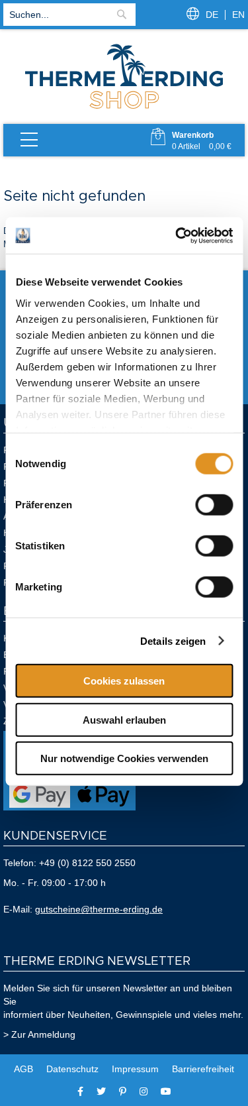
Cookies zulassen (124, 681)
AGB (23, 1069)
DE (212, 14)
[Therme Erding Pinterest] (122, 1091)
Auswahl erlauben (124, 719)
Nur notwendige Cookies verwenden (124, 758)
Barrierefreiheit (203, 1069)
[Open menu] (29, 140)
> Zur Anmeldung (39, 1034)
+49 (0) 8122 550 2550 (87, 862)
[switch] (214, 505)
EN (238, 14)
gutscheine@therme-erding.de (99, 909)
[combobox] (69, 14)
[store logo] (124, 107)
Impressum (135, 1069)
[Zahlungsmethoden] (69, 807)
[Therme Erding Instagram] (143, 1091)
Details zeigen (173, 640)
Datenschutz (72, 1069)
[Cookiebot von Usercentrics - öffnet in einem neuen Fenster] (176, 235)
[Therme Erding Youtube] (166, 1091)
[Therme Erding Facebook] (80, 1091)
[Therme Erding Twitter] (101, 1091)
